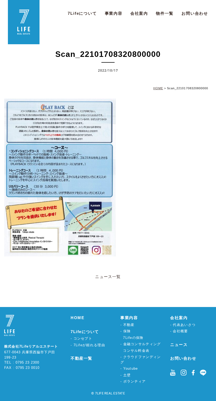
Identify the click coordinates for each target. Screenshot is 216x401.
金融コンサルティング (142, 344)
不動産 (129, 325)
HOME (77, 317)
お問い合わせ (194, 13)
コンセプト (82, 338)
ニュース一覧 (108, 276)
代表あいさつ (184, 325)
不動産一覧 (81, 358)
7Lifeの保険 (133, 338)
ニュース (179, 344)
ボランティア (134, 381)
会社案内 (139, 13)
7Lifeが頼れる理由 (89, 345)
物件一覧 (165, 13)
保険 (127, 331)
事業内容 (113, 13)
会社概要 (180, 331)
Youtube (130, 368)
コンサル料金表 (136, 351)
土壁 (127, 375)
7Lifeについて (82, 13)
